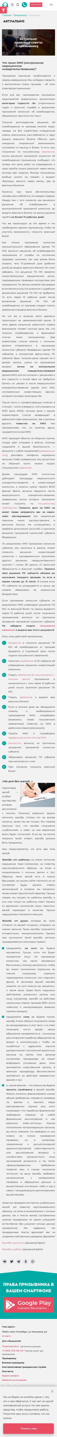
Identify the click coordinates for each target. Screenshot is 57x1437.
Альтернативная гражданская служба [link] (24, 1367)
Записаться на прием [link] (14, 1380)
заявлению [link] (48, 151)
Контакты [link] (7, 1371)
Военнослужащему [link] (13, 1362)
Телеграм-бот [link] (10, 1346)
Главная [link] (6, 15)
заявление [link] (27, 661)
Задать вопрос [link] (10, 1375)
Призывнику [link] (20, 15)
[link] (3, 10)
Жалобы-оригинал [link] (13, 1243)
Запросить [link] (14, 643)
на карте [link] (6, 1336)
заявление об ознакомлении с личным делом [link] (31, 677)
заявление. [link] (25, 467)
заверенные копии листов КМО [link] (27, 737)
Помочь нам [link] (36, 5)
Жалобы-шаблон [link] (12, 1249)
